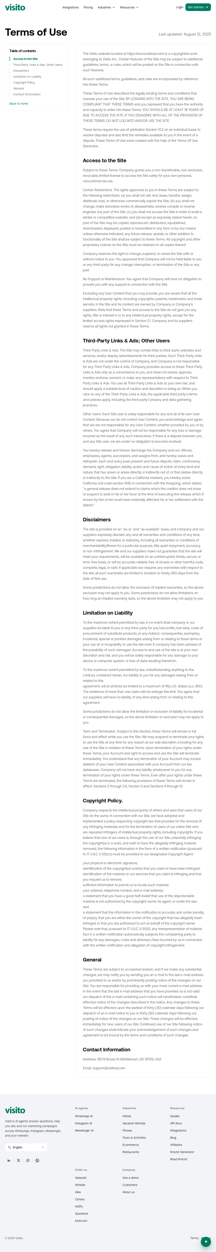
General (18, 88)
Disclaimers (21, 70)
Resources (127, 7)
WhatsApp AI (84, 1116)
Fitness (127, 1130)
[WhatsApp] (37, 1160)
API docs (176, 1123)
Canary (80, 1199)
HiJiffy (79, 1206)
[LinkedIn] (9, 1160)
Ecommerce (131, 1145)
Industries (104, 7)
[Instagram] (28, 1160)
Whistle (80, 1185)
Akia (78, 1192)
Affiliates (176, 1145)
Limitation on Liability (27, 76)
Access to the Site (25, 59)
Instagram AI (83, 1123)
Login (179, 7)
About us (129, 1192)
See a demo (131, 1177)
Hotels (127, 1116)
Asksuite (80, 1177)
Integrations (71, 7)
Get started (195, 7)
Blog (173, 1137)
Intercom (81, 1220)
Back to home (18, 103)
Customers (130, 1185)
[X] (18, 1160)
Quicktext (81, 1213)
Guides (175, 1116)
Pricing (88, 7)
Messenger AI (84, 1130)
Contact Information (26, 94)
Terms (194, 1238)
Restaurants (131, 1152)
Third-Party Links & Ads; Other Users (37, 64)
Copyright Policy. (24, 82)
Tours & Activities (134, 1137)
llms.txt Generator (182, 1152)
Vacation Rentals (134, 1123)
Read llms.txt (178, 1159)
